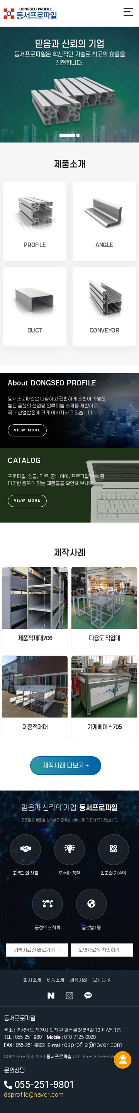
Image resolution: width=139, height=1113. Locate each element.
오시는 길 (102, 980)
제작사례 (79, 980)
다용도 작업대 (104, 638)
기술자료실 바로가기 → (37, 950)
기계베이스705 (104, 727)
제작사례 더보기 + (65, 765)
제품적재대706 (35, 638)
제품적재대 (34, 727)
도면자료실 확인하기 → (101, 950)
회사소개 (32, 980)
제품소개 (55, 980)
